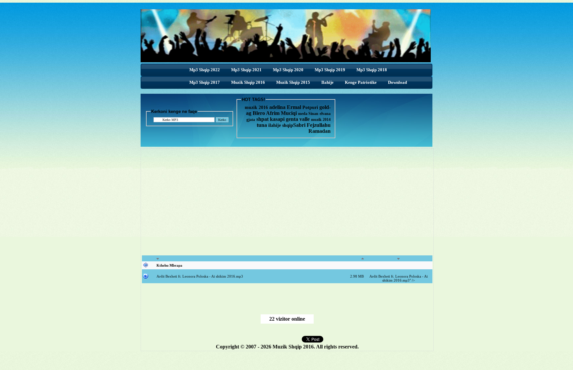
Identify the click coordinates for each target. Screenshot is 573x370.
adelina (277, 107)
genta (292, 119)
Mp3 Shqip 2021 (246, 69)
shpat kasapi (270, 119)
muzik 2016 (256, 107)
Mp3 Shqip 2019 (330, 69)
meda (302, 113)
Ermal (294, 107)
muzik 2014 (321, 119)
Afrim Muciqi (281, 113)
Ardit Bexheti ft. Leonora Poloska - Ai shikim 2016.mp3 (200, 276)
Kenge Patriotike (361, 82)
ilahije (274, 125)
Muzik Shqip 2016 (248, 82)
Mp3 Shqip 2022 (204, 69)
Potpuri (310, 107)
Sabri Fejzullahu (312, 125)
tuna (262, 125)
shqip (287, 125)
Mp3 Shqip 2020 (288, 69)
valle (305, 119)
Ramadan (319, 131)
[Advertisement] (230, 205)
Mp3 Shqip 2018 (371, 69)
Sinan (313, 113)
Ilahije (327, 82)
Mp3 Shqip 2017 (204, 82)
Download (397, 82)
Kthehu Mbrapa (169, 265)
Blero (259, 113)
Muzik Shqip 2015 (293, 82)
